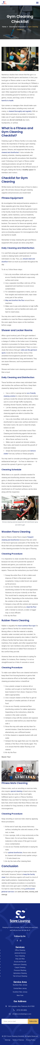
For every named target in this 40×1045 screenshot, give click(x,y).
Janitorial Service (20, 953)
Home (4, 27)
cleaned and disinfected (10, 152)
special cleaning (16, 791)
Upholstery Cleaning (20, 973)
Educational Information (17, 27)
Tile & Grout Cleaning (20, 976)
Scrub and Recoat (20, 962)
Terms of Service (18, 1040)
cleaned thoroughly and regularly (20, 111)
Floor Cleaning (20, 956)
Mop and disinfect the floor (15, 300)
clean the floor (31, 607)
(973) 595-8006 (22, 1010)
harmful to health (7, 101)
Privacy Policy (30, 1040)
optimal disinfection (15, 853)
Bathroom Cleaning (20, 964)
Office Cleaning (20, 950)
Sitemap (7, 1040)
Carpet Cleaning (20, 967)
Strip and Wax (20, 959)
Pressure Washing (20, 970)
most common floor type (26, 626)
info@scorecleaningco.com (22, 1014)
